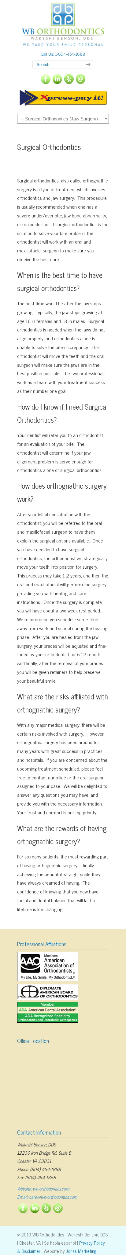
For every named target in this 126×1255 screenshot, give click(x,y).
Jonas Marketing (81, 1251)
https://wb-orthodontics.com (63, 24)
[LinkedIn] (57, 82)
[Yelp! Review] (69, 82)
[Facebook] (45, 82)
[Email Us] (80, 82)
